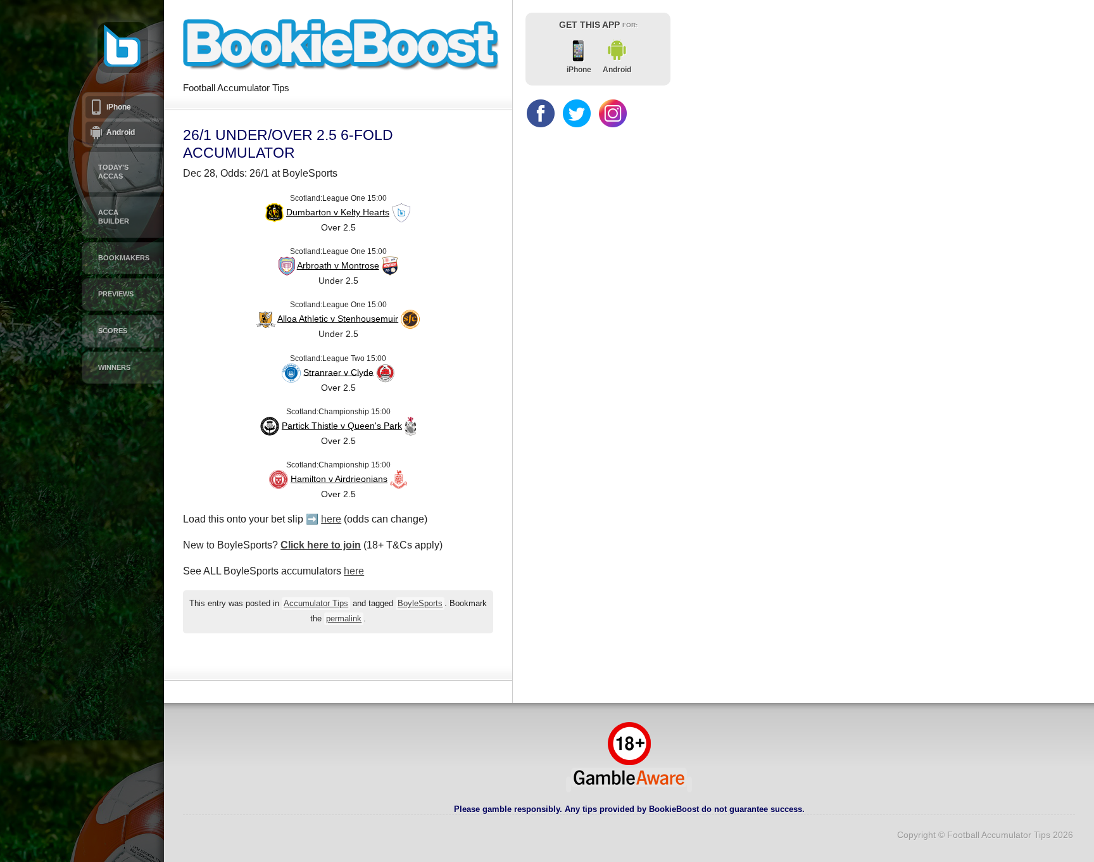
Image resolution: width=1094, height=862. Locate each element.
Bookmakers (123, 258)
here (331, 519)
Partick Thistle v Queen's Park (342, 426)
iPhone (118, 107)
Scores (112, 330)
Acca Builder (113, 216)
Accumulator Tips (316, 603)
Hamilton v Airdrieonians (339, 479)
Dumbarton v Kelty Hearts (337, 212)
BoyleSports (420, 603)
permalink (344, 618)
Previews (116, 294)
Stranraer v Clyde (338, 372)
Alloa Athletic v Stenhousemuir (337, 319)
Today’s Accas (113, 171)
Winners (114, 367)
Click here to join (320, 545)
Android (120, 132)
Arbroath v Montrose (338, 265)
